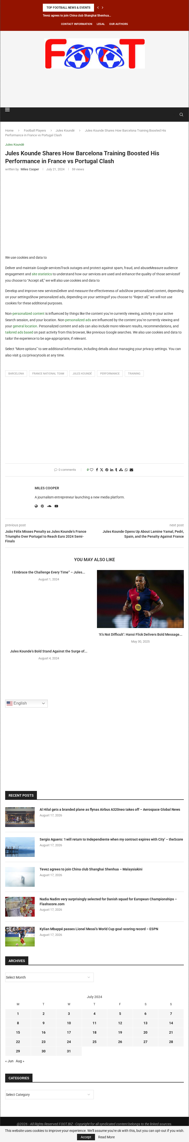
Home (9, 130)
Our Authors (118, 24)
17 (69, 1032)
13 (145, 1023)
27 (145, 1042)
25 (94, 1042)
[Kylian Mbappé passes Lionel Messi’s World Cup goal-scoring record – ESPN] (20, 936)
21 (171, 1032)
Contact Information (76, 24)
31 (69, 1051)
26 (120, 1042)
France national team (48, 373)
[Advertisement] (94, 87)
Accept (86, 1137)
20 (145, 1032)
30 (44, 1051)
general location (25, 326)
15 (18, 1032)
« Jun (9, 1061)
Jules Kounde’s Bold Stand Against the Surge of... (48, 651)
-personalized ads (77, 320)
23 (44, 1042)
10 (69, 1023)
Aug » (20, 1061)
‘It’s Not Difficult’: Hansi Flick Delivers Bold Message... (140, 634)
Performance (110, 373)
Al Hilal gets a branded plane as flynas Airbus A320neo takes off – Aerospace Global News (110, 809)
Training (134, 373)
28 (171, 1042)
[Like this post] (91, 470)
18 (94, 1032)
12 (120, 1023)
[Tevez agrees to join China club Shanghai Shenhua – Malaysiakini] (20, 877)
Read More (106, 1137)
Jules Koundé (65, 130)
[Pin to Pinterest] (106, 470)
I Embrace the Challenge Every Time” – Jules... (48, 572)
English (20, 703)
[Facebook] (170, 114)
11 (94, 1023)
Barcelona (16, 373)
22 (18, 1042)
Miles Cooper (47, 488)
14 (171, 1023)
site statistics (42, 274)
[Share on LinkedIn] (111, 470)
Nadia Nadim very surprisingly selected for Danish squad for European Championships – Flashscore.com (108, 901)
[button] (98, 8)
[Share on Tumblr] (116, 470)
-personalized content (28, 313)
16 (44, 1032)
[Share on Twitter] (101, 470)
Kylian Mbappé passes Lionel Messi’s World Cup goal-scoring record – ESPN (99, 929)
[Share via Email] (131, 470)
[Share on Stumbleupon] (121, 470)
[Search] (181, 114)
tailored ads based (19, 332)
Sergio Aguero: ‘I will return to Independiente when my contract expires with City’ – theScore (111, 839)
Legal (101, 24)
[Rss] (174, 114)
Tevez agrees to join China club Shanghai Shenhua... (77, 15)
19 (120, 1032)
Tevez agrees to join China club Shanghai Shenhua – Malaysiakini (91, 869)
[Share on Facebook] (97, 470)
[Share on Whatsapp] (126, 470)
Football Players (35, 130)
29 (18, 1051)
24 (69, 1042)
